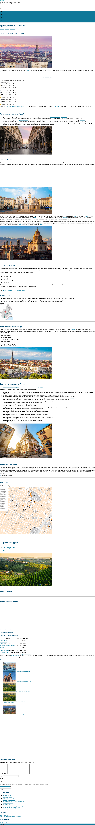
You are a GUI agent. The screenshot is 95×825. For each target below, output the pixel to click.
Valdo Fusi (2, 643)
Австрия (5, 11)
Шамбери (76, 216)
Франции (86, 216)
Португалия (5, 21)
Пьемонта (28, 70)
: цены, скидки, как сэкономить (14, 290)
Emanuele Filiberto (4, 650)
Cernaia (2, 647)
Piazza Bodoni (3, 642)
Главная (2, 29)
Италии (35, 217)
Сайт (1, 781)
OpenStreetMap (15, 655)
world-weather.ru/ (4, 815)
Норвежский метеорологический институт (15, 106)
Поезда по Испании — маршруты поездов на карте (15, 801)
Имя (1, 776)
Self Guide (2, 0)
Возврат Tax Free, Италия (9, 798)
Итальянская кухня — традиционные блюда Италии (15, 806)
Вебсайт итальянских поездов (10, 289)
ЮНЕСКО (82, 120)
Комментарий (3, 773)
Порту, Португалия (7, 797)
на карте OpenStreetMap (25, 654)
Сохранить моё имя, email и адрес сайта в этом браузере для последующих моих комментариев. (25, 784)
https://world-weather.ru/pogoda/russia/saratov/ (10, 816)
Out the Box (6, 824)
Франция (5, 17)
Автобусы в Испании (8, 803)
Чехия (4, 19)
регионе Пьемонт (23, 120)
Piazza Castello (3, 640)
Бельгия (4, 13)
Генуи (1, 71)
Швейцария (5, 20)
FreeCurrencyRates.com (5, 823)
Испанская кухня (7, 795)
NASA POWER (56, 106)
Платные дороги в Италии (9, 800)
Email (1, 779)
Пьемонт (12, 29)
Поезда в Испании (7, 804)
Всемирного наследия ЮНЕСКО (58, 117)
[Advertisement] (47, 177)
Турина (19, 163)
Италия (4, 16)
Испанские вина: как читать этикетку (11, 807)
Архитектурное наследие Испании (11, 809)
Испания (5, 14)
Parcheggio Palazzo (5, 652)
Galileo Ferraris (3, 649)
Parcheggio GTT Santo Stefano (7, 645)
